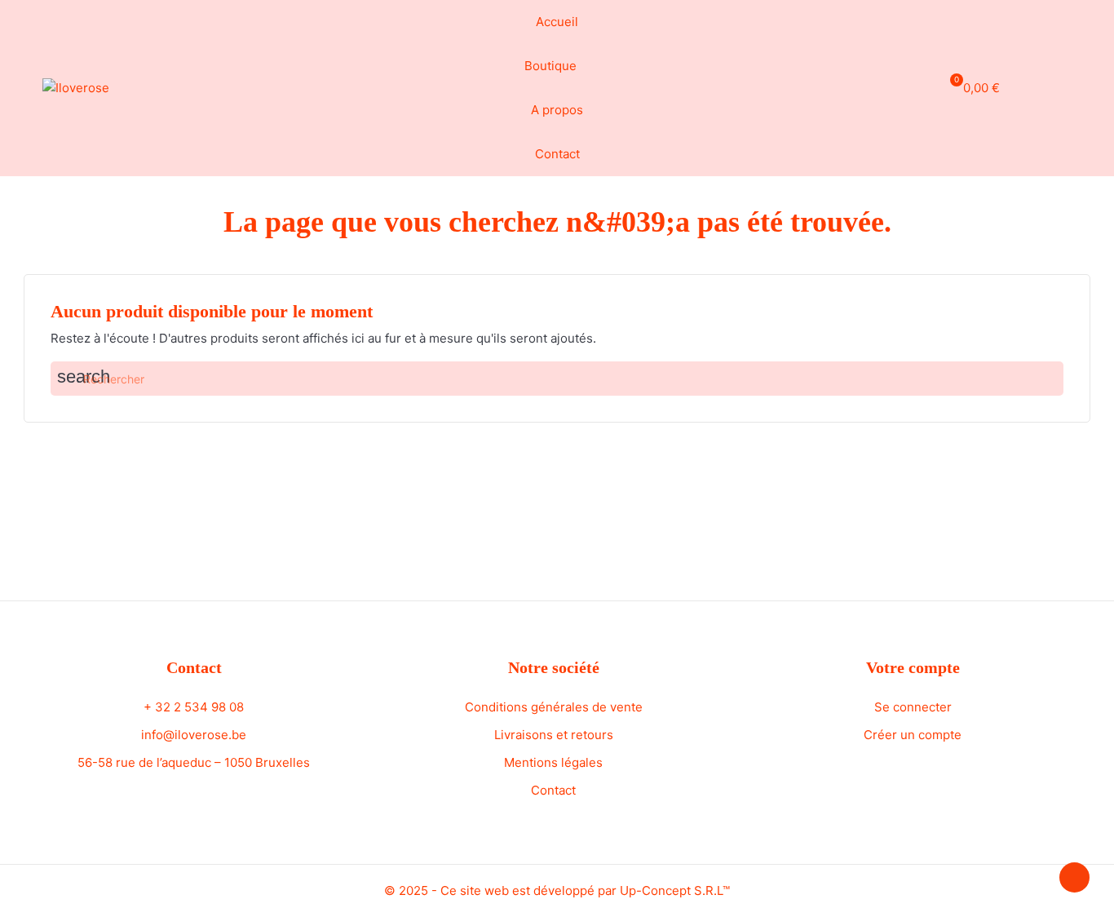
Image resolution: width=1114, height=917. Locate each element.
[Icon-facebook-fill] (1033, 86)
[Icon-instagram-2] (1063, 86)
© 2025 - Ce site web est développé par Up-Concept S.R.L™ (557, 890)
